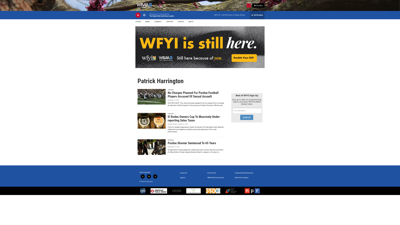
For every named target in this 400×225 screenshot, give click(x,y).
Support (169, 21)
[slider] (147, 15)
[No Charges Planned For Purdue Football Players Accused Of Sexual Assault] (152, 97)
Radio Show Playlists (241, 177)
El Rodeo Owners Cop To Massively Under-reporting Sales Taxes (194, 118)
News (147, 21)
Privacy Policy (149, 181)
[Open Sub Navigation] (142, 21)
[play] (138, 15)
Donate (259, 5)
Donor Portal (211, 173)
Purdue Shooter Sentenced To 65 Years (192, 143)
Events (181, 21)
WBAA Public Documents (215, 177)
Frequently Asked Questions (244, 173)
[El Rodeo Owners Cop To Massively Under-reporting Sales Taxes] (152, 121)
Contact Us (183, 173)
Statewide (171, 90)
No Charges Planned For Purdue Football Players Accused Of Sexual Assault (193, 94)
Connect (158, 21)
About (191, 21)
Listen (138, 21)
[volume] (144, 15)
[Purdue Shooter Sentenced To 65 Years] (152, 147)
